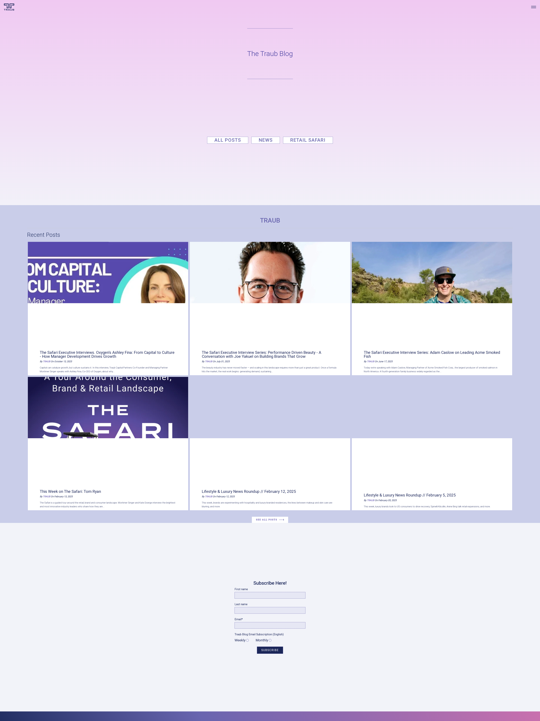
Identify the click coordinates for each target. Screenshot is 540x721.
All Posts (227, 140)
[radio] (245, 640)
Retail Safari (308, 140)
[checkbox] (270, 640)
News (266, 140)
